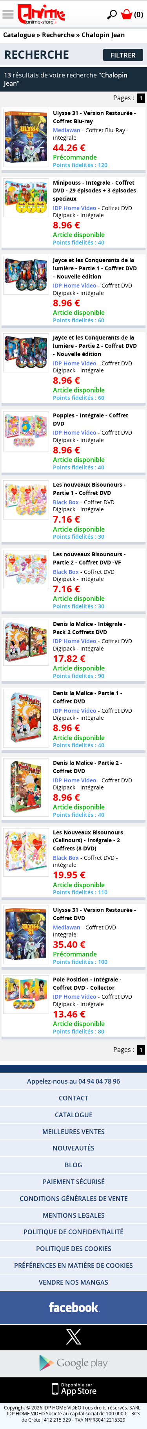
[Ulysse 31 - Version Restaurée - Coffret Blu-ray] (26, 137)
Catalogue (19, 35)
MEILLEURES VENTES (73, 1131)
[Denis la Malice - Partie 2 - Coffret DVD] (26, 787)
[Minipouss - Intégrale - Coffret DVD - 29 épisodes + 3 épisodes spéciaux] (26, 197)
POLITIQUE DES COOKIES (73, 1248)
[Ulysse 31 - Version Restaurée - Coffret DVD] (26, 935)
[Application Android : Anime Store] (73, 1363)
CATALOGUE (74, 1115)
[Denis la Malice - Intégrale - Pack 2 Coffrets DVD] (26, 642)
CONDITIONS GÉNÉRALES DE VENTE (74, 1198)
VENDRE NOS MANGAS (73, 1282)
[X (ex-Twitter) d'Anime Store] (73, 1337)
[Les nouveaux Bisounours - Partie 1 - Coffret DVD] (26, 500)
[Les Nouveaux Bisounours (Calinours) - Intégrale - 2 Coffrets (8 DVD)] (26, 852)
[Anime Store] (41, 14)
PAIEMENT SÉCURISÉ (74, 1181)
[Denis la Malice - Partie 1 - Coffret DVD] (26, 718)
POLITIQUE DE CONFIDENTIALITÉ (73, 1232)
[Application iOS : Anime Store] (73, 1390)
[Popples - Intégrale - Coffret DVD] (26, 431)
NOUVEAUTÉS (73, 1148)
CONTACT (73, 1098)
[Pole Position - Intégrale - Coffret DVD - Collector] (26, 994)
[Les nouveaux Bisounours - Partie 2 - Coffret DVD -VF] (26, 569)
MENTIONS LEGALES (74, 1215)
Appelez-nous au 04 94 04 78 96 (73, 1081)
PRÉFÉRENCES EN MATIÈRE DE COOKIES (73, 1265)
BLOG (73, 1165)
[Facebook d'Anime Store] (73, 1308)
